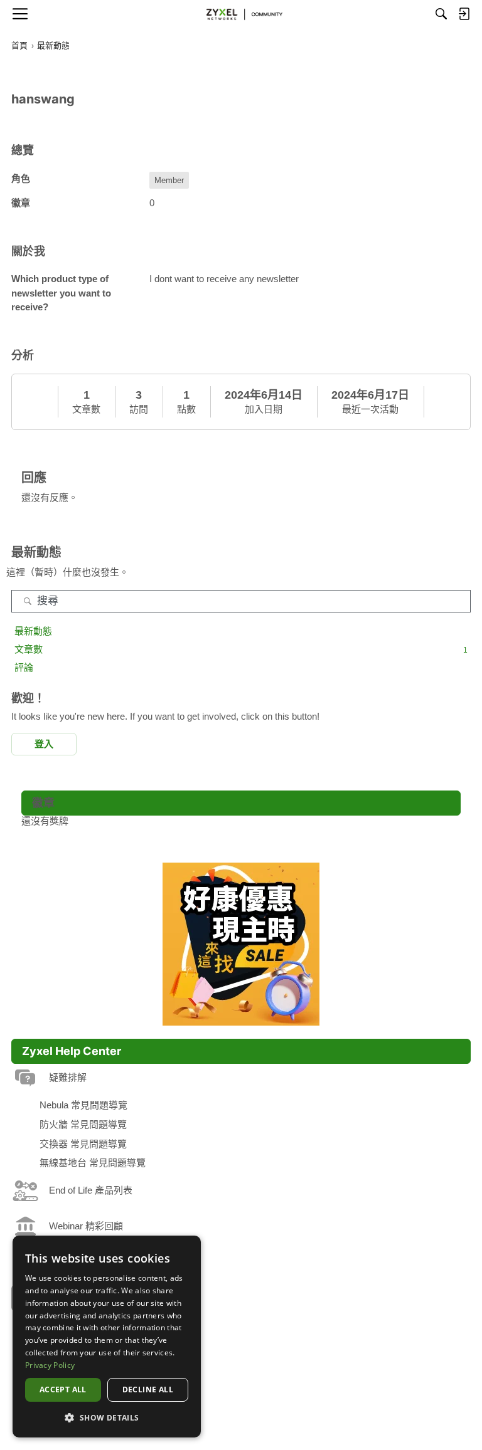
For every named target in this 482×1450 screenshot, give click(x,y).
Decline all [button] (147, 1389)
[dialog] (107, 1336)
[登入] (464, 14)
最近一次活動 (370, 409)
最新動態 (33, 631)
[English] (241, 14)
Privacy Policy (50, 1365)
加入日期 (263, 409)
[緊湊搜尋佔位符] (441, 14)
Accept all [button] (63, 1389)
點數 (186, 409)
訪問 (138, 409)
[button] (106, 1417)
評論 (23, 667)
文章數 (86, 409)
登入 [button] (44, 743)
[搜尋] (28, 601)
